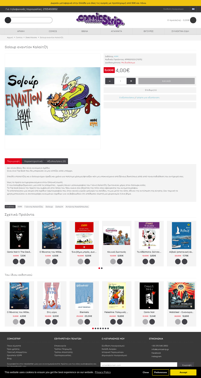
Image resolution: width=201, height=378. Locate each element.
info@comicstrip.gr (160, 349)
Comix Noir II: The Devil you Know (20, 251)
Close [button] (146, 372)
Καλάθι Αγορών (109, 349)
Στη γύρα (52, 312)
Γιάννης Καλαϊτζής (34, 206)
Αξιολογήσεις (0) (56, 161)
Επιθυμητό (151, 90)
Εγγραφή (187, 365)
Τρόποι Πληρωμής (63, 349)
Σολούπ (59, 206)
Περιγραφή (13, 161)
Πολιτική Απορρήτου (17, 352)
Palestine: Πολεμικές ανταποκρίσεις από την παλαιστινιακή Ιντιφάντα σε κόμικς (117, 312)
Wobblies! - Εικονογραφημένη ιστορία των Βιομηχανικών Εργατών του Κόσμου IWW (182, 312)
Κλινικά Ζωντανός (116, 251)
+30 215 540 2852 (160, 345)
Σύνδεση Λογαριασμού (113, 345)
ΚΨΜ (116, 56)
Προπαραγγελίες (62, 355)
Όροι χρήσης (13, 349)
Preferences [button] (160, 372)
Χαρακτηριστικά (33, 161)
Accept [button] (183, 372)
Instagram (156, 356)
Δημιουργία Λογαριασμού (114, 355)
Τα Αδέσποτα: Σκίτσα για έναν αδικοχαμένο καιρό (150, 251)
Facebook (156, 353)
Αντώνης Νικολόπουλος (77, 206)
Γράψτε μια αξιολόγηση (147, 97)
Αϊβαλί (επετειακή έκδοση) (182, 251)
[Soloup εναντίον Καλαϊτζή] (52, 101)
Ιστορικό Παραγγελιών (113, 352)
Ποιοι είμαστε (14, 345)
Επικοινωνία (60, 345)
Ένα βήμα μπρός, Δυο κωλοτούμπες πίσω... (85, 251)
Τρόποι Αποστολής (63, 352)
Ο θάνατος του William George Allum (52, 251)
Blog (9, 358)
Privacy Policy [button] (103, 372)
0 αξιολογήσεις (126, 97)
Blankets (84, 312)
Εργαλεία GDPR (14, 355)
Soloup (49, 206)
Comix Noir (149, 312)
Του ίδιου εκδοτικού (18, 274)
